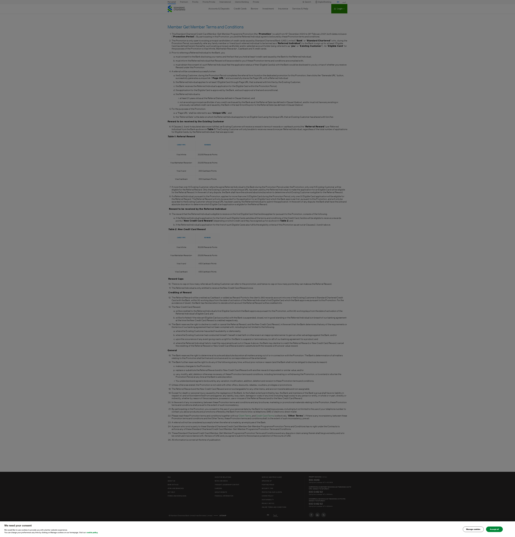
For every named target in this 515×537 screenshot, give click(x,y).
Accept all (494, 529)
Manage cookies (473, 529)
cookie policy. (92, 532)
